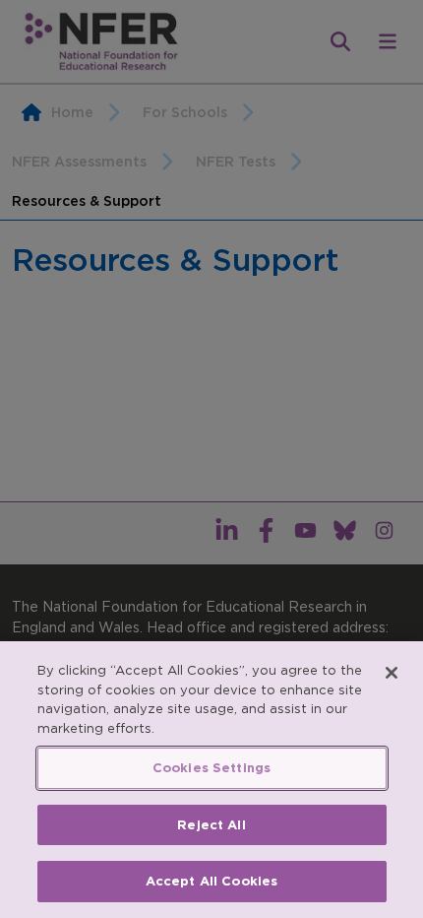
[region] (211, 779)
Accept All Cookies (211, 881)
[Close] (391, 672)
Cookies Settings (211, 767)
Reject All (211, 825)
